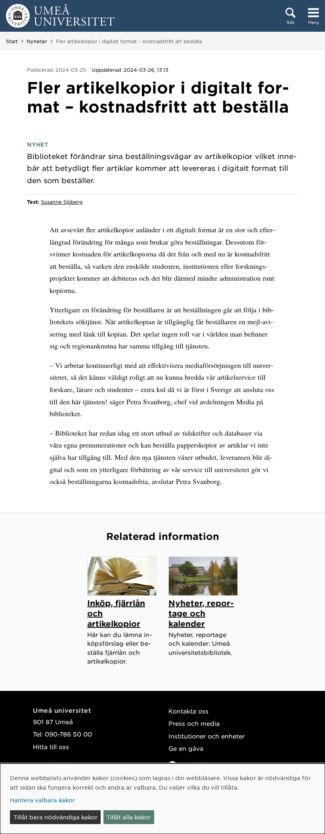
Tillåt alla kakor (129, 817)
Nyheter (37, 41)
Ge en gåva (185, 748)
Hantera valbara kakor (42, 799)
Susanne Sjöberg (61, 202)
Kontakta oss (188, 711)
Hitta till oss (51, 746)
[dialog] (162, 798)
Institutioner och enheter (206, 736)
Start (12, 41)
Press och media (194, 723)
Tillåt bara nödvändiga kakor (55, 817)
